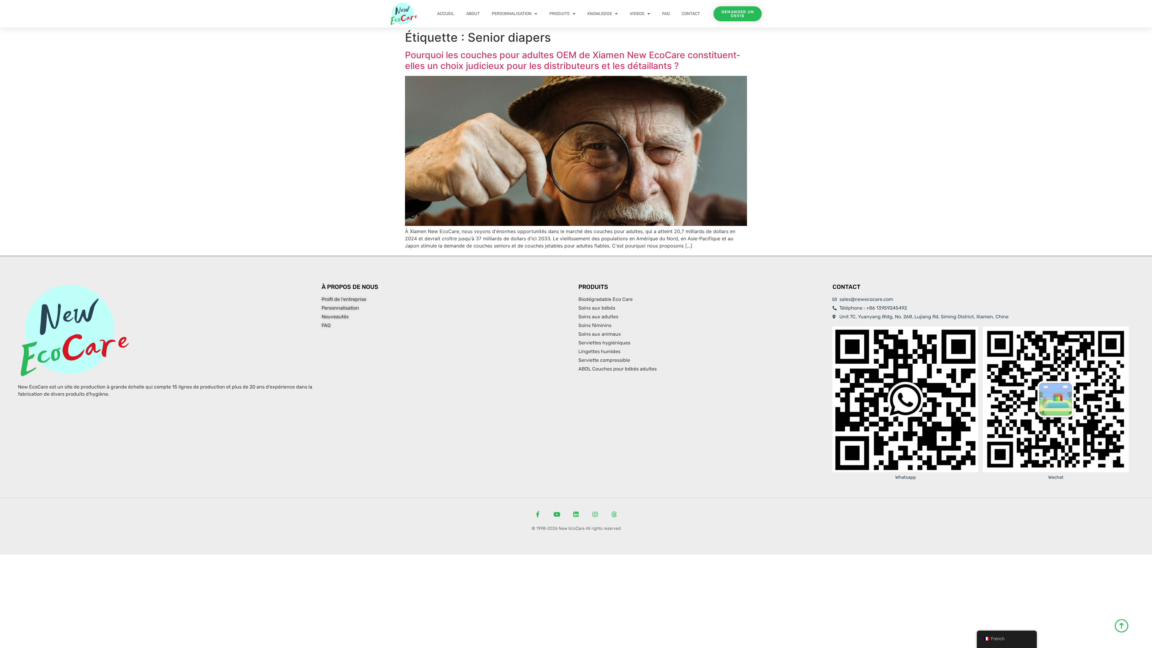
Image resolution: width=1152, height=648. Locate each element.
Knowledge (599, 13)
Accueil (445, 13)
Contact (691, 13)
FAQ (666, 13)
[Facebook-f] (538, 514)
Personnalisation (512, 13)
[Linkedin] (576, 514)
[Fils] (614, 514)
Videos (637, 13)
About (473, 13)
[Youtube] (557, 514)
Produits (559, 13)
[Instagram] (595, 514)
